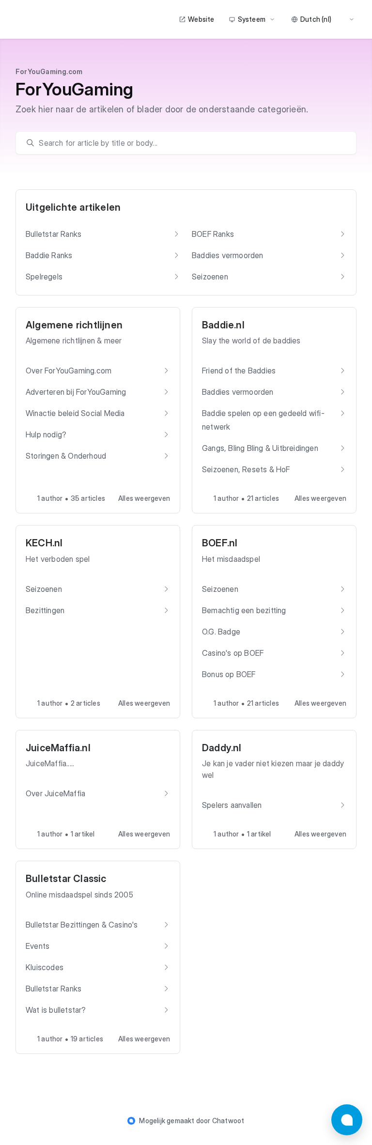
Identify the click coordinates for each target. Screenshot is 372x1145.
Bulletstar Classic (66, 878)
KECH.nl (44, 543)
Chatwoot (228, 1120)
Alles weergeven (144, 498)
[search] (190, 143)
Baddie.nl (223, 325)
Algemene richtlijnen (74, 325)
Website (201, 19)
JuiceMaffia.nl (58, 748)
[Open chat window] (346, 1119)
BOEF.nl (219, 543)
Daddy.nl (222, 748)
